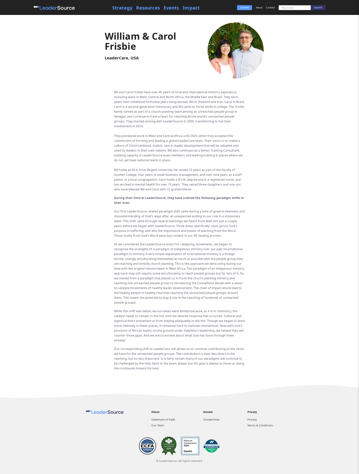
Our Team (157, 425)
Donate (244, 7)
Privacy (252, 419)
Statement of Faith (163, 419)
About (259, 7)
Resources (148, 7)
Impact (191, 7)
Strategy (122, 7)
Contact (270, 7)
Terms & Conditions (260, 425)
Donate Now (211, 419)
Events (171, 7)
